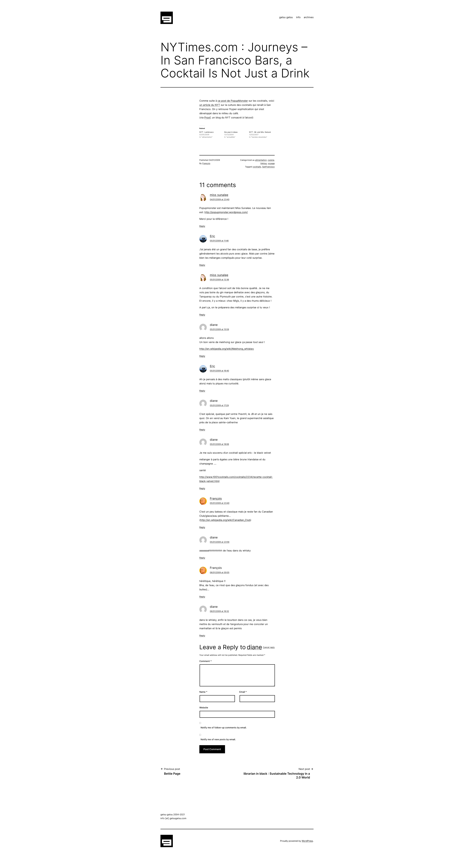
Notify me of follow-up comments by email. (224, 727)
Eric (212, 236)
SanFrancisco (268, 166)
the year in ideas (230, 132)
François (206, 163)
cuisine (271, 160)
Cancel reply (269, 647)
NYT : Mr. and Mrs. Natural (260, 132)
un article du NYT (209, 104)
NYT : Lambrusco (206, 132)
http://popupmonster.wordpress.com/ (226, 212)
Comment (205, 661)
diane (254, 647)
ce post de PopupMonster (233, 100)
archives (309, 17)
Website (203, 707)
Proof (207, 117)
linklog (263, 163)
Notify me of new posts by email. (218, 739)
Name (203, 692)
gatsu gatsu (286, 17)
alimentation (261, 160)
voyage (271, 163)
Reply (202, 226)
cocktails (257, 166)
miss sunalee (219, 195)
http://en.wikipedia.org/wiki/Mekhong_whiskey (226, 348)
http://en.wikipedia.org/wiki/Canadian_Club (225, 520)
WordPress (307, 841)
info (298, 17)
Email (243, 692)
